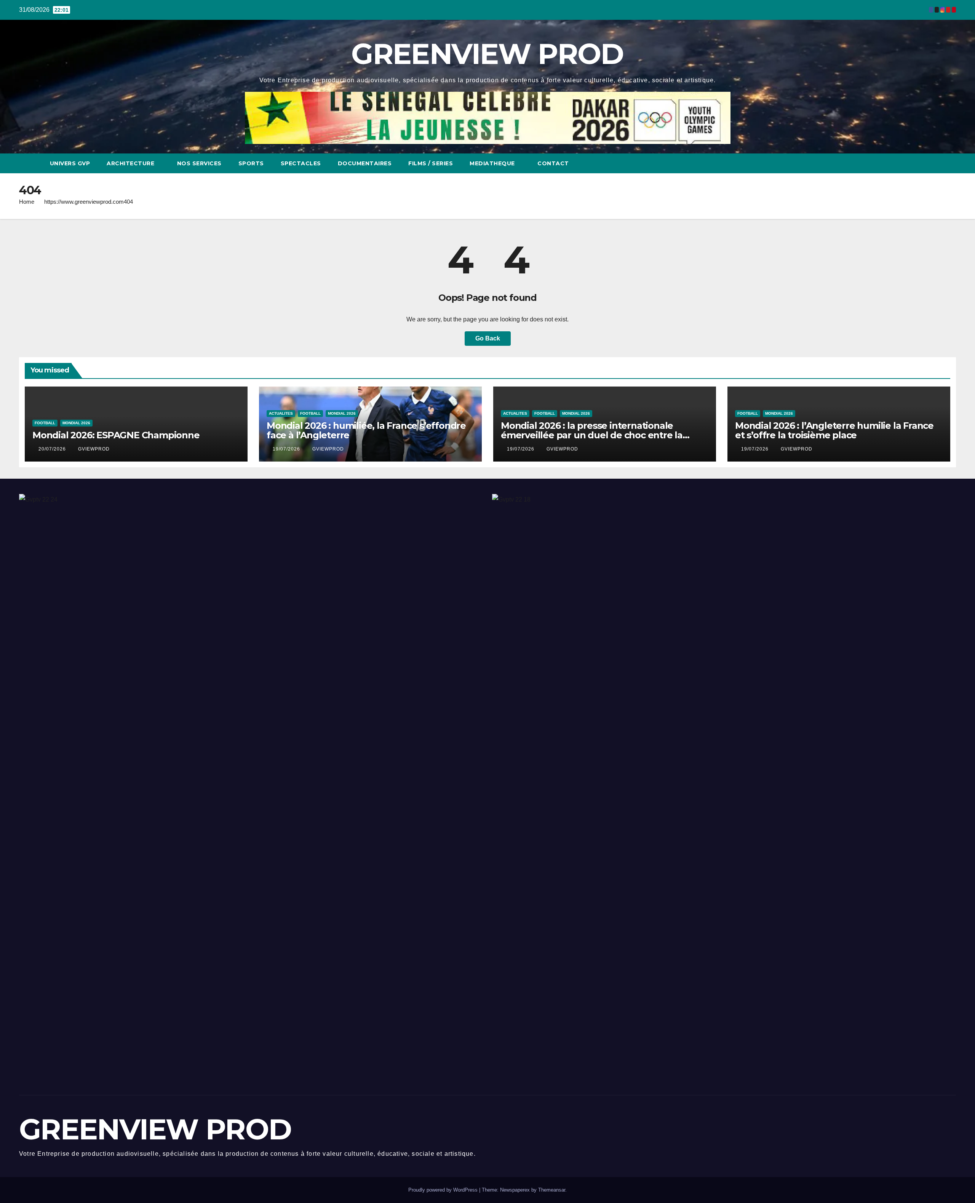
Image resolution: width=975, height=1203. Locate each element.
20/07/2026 (52, 449)
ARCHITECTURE (131, 163)
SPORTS (251, 163)
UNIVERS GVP (70, 163)
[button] (936, 163)
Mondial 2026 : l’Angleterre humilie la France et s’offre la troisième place (834, 430)
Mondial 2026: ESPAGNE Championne (116, 435)
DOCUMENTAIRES (365, 163)
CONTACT (553, 163)
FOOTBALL (45, 423)
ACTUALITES (281, 413)
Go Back (487, 338)
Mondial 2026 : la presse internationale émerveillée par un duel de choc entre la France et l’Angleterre (591, 435)
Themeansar (551, 1190)
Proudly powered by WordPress (443, 1190)
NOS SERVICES (199, 163)
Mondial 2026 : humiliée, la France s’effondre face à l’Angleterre (366, 430)
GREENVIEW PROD (487, 53)
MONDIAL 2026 (76, 423)
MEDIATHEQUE (493, 163)
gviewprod (94, 449)
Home (26, 201)
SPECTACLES (301, 163)
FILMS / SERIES (430, 163)
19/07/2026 (287, 449)
